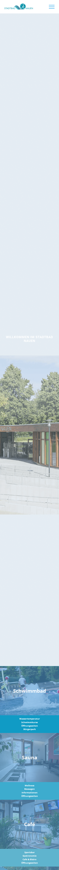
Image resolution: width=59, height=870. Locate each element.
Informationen (30, 792)
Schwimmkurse (29, 722)
